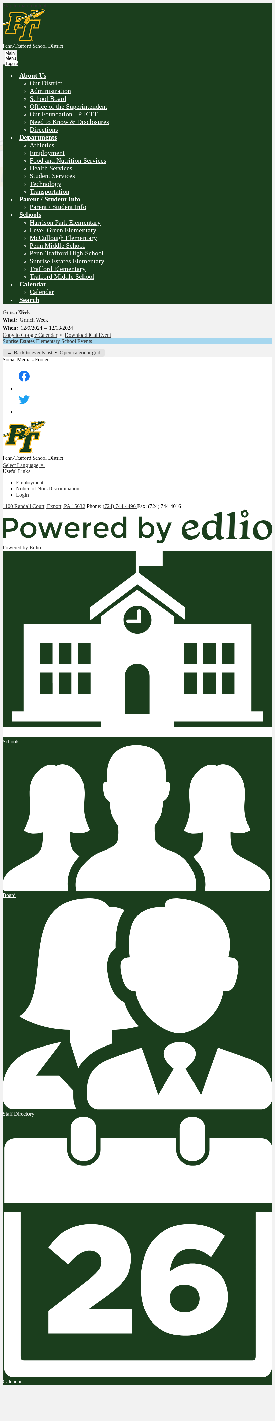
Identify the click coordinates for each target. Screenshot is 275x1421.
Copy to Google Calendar (30, 335)
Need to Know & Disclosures (69, 121)
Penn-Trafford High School (67, 253)
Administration (50, 90)
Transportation (49, 191)
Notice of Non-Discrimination (47, 488)
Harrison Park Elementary (65, 222)
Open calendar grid (80, 352)
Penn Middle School (57, 245)
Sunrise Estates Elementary (67, 261)
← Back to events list (29, 352)
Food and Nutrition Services (68, 160)
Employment (47, 152)
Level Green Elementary (63, 230)
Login (22, 495)
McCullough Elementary (63, 237)
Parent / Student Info (58, 206)
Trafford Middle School (62, 276)
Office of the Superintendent (68, 106)
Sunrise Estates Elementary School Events (47, 341)
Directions (44, 129)
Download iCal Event (88, 335)
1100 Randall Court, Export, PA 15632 (44, 506)
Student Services (52, 176)
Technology (45, 183)
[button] (33, 75)
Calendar (42, 291)
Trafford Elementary (58, 268)
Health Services (51, 168)
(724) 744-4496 (120, 506)
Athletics (42, 145)
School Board (48, 98)
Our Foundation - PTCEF (64, 114)
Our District (46, 83)
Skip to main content (24, 5)
